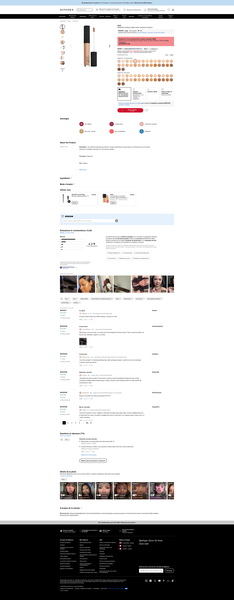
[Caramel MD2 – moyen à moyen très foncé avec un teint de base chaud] (143, 65)
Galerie (81, 545)
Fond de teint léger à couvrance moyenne (113, 513)
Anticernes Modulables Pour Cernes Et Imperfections (85, 513)
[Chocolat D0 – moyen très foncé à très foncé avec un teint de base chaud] (167, 65)
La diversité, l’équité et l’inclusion (68, 561)
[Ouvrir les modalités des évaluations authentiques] (76, 267)
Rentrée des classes (72, 16)
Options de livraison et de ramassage (105, 548)
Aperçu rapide (66, 203)
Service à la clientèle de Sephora (107, 542)
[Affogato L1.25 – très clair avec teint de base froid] (123, 61)
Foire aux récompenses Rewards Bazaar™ (85, 564)
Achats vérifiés (84, 298)
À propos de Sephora (65, 542)
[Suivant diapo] (109, 46)
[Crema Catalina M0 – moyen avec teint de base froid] (163, 76)
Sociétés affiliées (64, 551)
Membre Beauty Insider (85, 542)
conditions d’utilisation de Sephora (83, 588)
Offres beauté (83, 561)
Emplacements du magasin (106, 563)
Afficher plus (82, 170)
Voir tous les (62, 70)
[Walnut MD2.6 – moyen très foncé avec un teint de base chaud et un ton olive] (151, 65)
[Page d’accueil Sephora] (66, 9)
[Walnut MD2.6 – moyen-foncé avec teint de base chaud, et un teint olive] (151, 80)
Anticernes (75, 21)
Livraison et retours (124, 105)
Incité (91, 291)
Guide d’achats (103, 558)
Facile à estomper (142, 32)
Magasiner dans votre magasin (87, 570)
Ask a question (133, 30)
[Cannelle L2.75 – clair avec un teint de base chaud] (151, 76)
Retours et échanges (104, 545)
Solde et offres (170, 16)
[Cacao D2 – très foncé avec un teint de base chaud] (119, 69)
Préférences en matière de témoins (116, 588)
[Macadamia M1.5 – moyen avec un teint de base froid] (119, 65)
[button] (148, 49)
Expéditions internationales (106, 556)
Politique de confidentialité (66, 588)
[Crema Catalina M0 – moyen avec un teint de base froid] (163, 61)
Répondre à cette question (89, 455)
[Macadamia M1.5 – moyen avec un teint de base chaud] (119, 80)
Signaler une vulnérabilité (66, 568)
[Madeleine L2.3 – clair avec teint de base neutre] (135, 76)
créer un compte (136, 103)
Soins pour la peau (92, 16)
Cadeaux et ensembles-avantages (145, 16)
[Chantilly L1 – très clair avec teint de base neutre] (119, 61)
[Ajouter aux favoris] (147, 110)
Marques (131, 16)
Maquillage (83, 16)
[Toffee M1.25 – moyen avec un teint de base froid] (171, 61)
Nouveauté (62, 16)
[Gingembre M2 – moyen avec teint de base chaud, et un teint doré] (127, 65)
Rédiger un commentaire (67, 233)
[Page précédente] (60, 422)
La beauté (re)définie (65, 566)
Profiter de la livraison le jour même (88, 572)
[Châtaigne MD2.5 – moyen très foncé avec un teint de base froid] (147, 65)
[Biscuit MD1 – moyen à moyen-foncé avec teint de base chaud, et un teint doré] (135, 65)
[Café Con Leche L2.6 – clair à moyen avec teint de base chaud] (147, 61)
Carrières (62, 545)
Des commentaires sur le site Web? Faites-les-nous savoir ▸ (117, 522)
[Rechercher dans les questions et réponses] (61, 439)
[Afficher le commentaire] (68, 284)
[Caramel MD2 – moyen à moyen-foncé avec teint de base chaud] (143, 80)
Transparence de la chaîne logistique (66, 548)
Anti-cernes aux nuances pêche (69, 515)
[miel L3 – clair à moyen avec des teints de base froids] (159, 61)
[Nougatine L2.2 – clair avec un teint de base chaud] (131, 61)
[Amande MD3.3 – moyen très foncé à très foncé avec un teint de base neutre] (159, 80)
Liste (171, 55)
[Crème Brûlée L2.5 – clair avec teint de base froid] (139, 76)
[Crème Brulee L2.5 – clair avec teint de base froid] (143, 61)
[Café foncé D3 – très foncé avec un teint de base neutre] (123, 69)
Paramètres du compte (85, 552)
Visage (69, 21)
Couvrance (150, 32)
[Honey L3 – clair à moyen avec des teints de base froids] (159, 76)
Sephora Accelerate (65, 563)
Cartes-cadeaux (160, 16)
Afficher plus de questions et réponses (93, 461)
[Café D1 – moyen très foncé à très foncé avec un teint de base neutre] (171, 65)
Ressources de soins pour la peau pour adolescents (107, 571)
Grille (166, 55)
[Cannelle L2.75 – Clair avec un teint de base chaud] (151, 61)
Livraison (101, 551)
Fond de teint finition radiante (149, 513)
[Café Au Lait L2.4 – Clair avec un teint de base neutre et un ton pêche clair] (139, 61)
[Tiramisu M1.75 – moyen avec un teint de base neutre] (123, 65)
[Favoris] (168, 10)
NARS (119, 25)
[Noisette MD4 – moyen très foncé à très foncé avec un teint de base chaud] (163, 65)
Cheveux (108, 16)
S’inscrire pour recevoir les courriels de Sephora (154, 567)
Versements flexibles (104, 566)
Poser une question (65, 436)
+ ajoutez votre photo (66, 476)
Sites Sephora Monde (65, 558)
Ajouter (75, 203)
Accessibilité (102, 568)
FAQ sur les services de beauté (107, 561)
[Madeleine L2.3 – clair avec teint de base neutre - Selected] (135, 61)
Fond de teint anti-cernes (133, 513)
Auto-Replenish (83, 558)
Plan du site (104, 588)
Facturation (102, 553)
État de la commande (85, 547)
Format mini (124, 16)
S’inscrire (169, 571)
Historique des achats (85, 550)
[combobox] (84, 9)
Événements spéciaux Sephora (68, 553)
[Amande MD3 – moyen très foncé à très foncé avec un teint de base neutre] (159, 65)
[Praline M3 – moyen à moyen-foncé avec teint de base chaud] (131, 65)
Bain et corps (116, 16)
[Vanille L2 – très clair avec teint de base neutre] (127, 61)
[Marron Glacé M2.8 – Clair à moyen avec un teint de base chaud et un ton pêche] (155, 61)
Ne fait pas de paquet (159, 32)
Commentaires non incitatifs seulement (101, 298)
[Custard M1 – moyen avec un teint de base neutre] (167, 61)
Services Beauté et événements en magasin (88, 555)
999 (87, 423)
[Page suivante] (91, 422)
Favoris (81, 567)
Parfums (101, 16)
